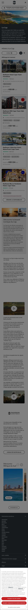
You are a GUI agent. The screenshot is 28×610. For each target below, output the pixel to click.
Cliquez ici (10, 587)
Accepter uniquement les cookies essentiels (14, 603)
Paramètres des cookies (14, 607)
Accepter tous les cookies (14, 598)
